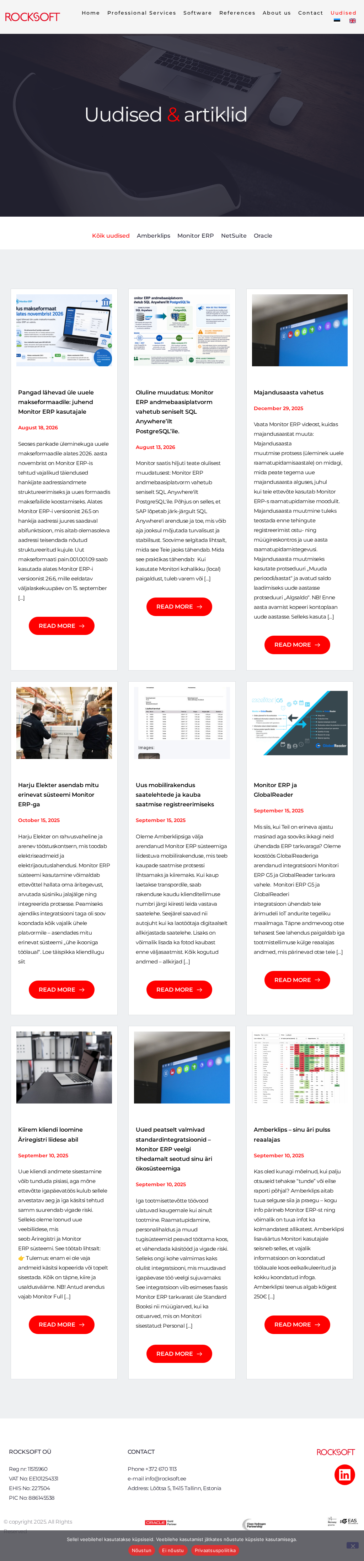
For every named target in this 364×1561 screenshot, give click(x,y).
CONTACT (141, 1451)
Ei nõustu (173, 1550)
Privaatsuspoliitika (215, 1550)
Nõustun (142, 1550)
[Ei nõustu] (353, 1545)
